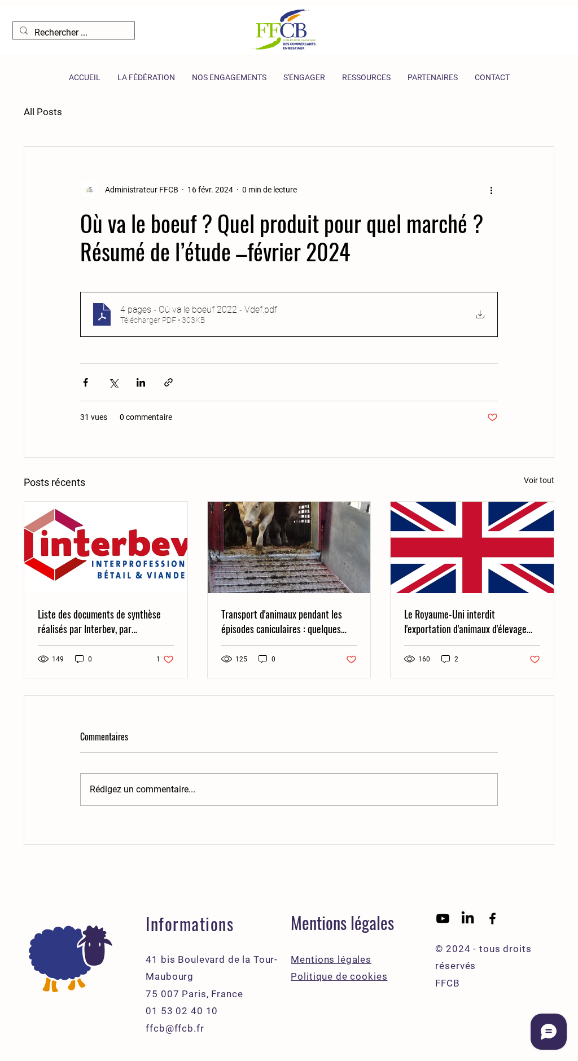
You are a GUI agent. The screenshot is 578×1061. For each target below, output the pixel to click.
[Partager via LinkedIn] (140, 382)
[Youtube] (442, 918)
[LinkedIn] (467, 918)
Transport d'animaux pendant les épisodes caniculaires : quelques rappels (281, 621)
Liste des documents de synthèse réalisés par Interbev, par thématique (99, 621)
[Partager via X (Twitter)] (113, 382)
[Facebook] (492, 918)
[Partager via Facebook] (85, 382)
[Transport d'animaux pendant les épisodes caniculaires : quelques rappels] (289, 547)
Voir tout (539, 480)
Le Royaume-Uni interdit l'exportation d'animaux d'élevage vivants (465, 621)
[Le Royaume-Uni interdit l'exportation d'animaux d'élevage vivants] (472, 547)
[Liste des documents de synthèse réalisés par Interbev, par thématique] (105, 547)
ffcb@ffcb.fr (175, 1028)
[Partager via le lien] (168, 382)
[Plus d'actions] (491, 189)
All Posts (43, 111)
